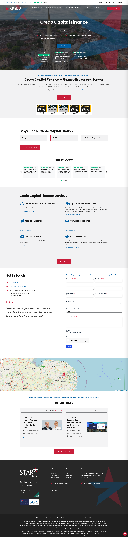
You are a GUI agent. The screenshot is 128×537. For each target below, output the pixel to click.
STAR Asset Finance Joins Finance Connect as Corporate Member (74, 422)
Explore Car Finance (70, 230)
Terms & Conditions (44, 517)
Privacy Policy (53, 517)
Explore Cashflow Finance (72, 247)
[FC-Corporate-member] (29, 499)
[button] (99, 10)
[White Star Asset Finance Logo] (29, 467)
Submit (69, 346)
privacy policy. (78, 332)
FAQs (67, 473)
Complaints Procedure (74, 517)
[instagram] (7, 2)
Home (7, 73)
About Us (53, 473)
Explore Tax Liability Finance (27, 211)
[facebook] (4, 2)
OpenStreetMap (124, 390)
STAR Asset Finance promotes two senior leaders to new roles (31, 422)
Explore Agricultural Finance (72, 214)
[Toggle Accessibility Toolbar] (125, 534)
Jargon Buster (69, 477)
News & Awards (58, 410)
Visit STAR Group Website (26, 490)
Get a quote (69, 475)
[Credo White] (13, 7)
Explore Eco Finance (25, 230)
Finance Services (55, 475)
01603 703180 (14, 2)
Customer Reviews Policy (86, 517)
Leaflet (117, 390)
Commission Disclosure (62, 517)
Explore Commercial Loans (26, 246)
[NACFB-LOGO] (37, 492)
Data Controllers (55, 477)
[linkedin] (10, 2)
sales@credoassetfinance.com (25, 2)
